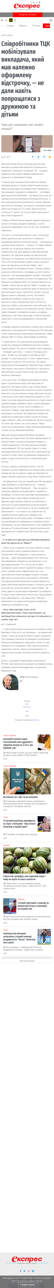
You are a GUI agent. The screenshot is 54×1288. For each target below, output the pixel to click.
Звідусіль (23, 25)
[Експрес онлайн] (27, 6)
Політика (36, 25)
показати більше (27, 961)
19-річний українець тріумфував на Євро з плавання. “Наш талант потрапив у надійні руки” (19, 823)
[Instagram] (36, 2)
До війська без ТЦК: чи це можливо (20, 797)
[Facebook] (31, 2)
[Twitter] (34, 2)
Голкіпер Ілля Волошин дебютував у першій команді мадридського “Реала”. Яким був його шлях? (19, 938)
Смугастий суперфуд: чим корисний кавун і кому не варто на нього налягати (24, 878)
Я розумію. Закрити (27, 1285)
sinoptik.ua (35, 720)
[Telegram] (39, 2)
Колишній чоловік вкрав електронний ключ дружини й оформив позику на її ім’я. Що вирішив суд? (18, 743)
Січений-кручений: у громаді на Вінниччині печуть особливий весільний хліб (33, 905)
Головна (10, 25)
